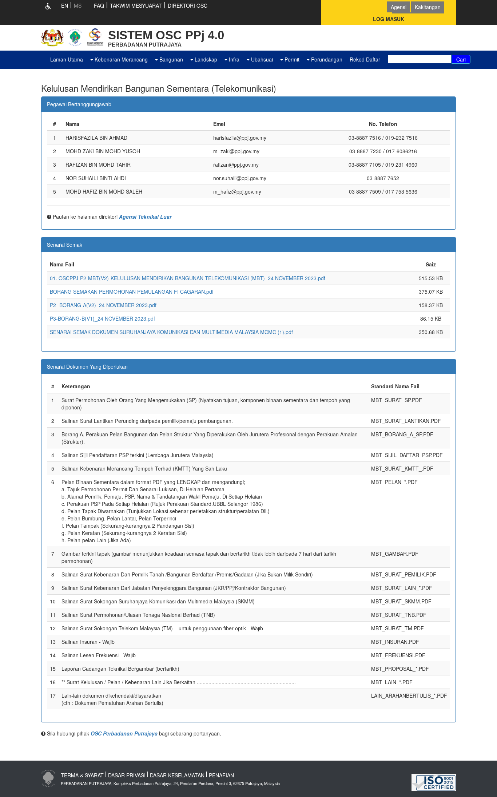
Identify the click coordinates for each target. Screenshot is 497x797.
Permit (291, 59)
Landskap (205, 59)
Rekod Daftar (365, 59)
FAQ (99, 5)
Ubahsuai (261, 59)
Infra (233, 59)
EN (64, 5)
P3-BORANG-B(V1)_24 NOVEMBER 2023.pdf (102, 318)
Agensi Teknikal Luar (145, 216)
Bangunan (170, 59)
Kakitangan (428, 7)
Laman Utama (66, 59)
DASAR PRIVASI (127, 775)
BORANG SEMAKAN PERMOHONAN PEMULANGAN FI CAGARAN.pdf (132, 291)
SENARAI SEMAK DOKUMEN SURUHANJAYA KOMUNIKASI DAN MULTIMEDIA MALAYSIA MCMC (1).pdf (171, 332)
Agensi (398, 7)
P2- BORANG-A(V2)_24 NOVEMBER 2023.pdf (103, 305)
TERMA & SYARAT (82, 775)
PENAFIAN (221, 775)
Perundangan (326, 59)
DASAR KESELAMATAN (177, 775)
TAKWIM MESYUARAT (136, 5)
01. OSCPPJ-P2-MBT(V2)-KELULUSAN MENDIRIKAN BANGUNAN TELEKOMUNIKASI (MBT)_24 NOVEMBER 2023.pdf (187, 278)
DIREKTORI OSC (187, 5)
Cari (461, 59)
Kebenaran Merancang (120, 59)
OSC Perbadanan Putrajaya (124, 733)
